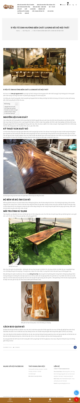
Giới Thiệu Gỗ (26, 31)
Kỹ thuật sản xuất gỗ (10, 108)
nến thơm (46, 396)
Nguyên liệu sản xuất (10, 106)
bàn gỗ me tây (34, 274)
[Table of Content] (16, 104)
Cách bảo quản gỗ (10, 113)
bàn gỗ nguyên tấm (27, 396)
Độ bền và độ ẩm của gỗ (11, 110)
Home (18, 31)
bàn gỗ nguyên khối (17, 93)
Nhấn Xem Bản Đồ (68, 376)
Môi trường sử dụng (10, 111)
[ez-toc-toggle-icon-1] (16, 104)
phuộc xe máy (17, 396)
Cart (69, 4)
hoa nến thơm (60, 396)
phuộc (11, 396)
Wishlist (64, 4)
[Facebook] (75, 347)
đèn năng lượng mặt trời (38, 396)
